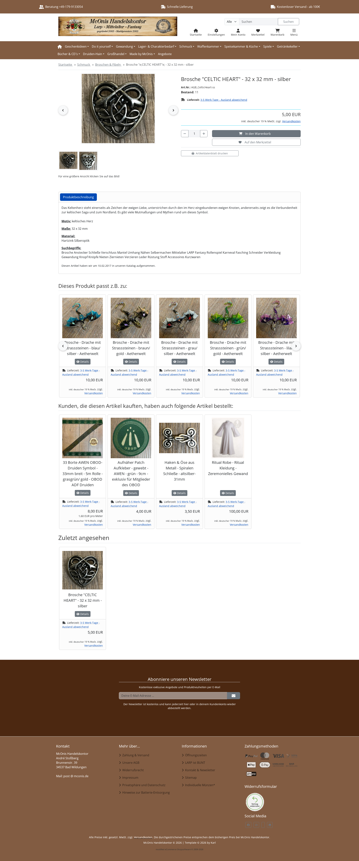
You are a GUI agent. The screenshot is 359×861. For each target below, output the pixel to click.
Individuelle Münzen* (199, 785)
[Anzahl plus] (204, 133)
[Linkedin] (270, 825)
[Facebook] (248, 825)
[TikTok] (263, 825)
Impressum (129, 778)
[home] (59, 46)
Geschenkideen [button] (76, 46)
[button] (68, 160)
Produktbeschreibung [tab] (78, 197)
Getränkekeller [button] (287, 46)
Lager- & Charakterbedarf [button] (156, 46)
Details (84, 361)
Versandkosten (291, 121)
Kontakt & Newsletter (199, 770)
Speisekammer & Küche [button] (241, 46)
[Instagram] (256, 825)
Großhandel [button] (115, 54)
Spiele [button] (267, 46)
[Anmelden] (233, 695)
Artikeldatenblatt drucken (212, 153)
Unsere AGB (130, 763)
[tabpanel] (179, 236)
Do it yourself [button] (101, 46)
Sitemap (190, 778)
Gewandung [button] (124, 46)
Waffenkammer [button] (208, 46)
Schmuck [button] (185, 46)
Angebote (165, 54)
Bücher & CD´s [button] (68, 54)
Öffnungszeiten (195, 755)
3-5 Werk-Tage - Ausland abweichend (223, 100)
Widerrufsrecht (132, 770)
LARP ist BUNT (194, 763)
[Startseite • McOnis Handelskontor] (118, 27)
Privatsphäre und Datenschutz (143, 785)
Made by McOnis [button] (141, 54)
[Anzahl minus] (184, 133)
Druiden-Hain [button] (92, 54)
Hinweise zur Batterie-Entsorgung (145, 792)
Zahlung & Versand (135, 755)
